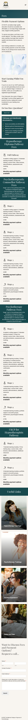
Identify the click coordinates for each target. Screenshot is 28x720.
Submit (5, 693)
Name (4, 661)
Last (15, 665)
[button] (25, 5)
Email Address (6, 674)
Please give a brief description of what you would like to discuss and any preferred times (14, 680)
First (3, 665)
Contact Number (6, 668)
